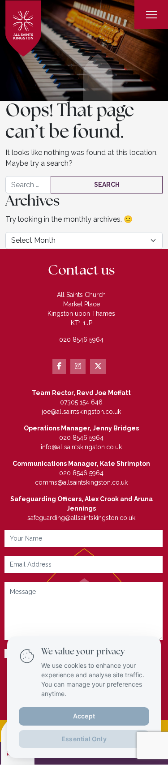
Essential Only (84, 738)
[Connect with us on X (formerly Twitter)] (98, 366)
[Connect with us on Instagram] (78, 366)
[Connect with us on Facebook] (59, 366)
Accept (84, 715)
